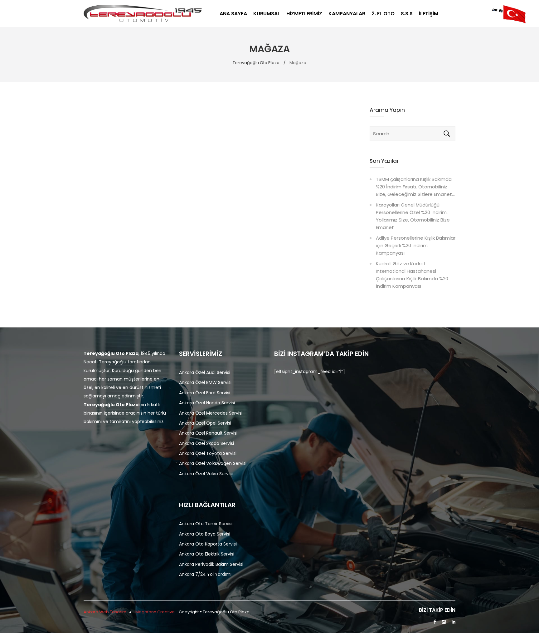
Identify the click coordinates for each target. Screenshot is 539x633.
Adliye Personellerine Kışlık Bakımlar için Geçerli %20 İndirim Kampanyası (415, 245)
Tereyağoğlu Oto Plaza (256, 63)
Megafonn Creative (155, 612)
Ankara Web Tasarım (105, 612)
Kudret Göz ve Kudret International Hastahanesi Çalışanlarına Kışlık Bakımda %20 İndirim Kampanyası (412, 274)
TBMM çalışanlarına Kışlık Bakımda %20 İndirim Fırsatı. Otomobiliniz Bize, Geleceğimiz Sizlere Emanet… (415, 186)
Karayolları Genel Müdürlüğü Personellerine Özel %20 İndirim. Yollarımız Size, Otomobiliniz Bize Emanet (413, 216)
